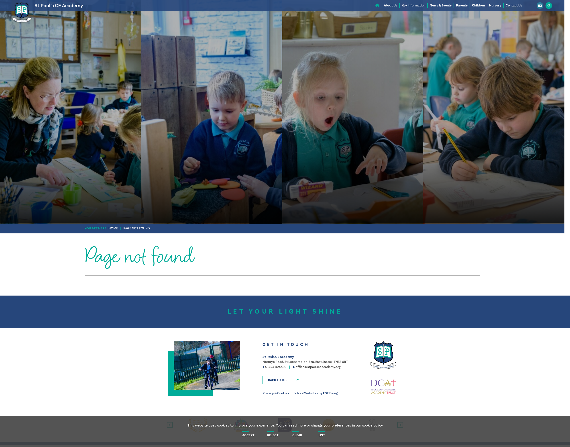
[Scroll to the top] (284, 380)
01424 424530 (275, 367)
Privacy (268, 393)
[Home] (47, 23)
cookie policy (372, 425)
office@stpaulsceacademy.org (318, 367)
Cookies (283, 393)
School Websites (305, 393)
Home (113, 228)
